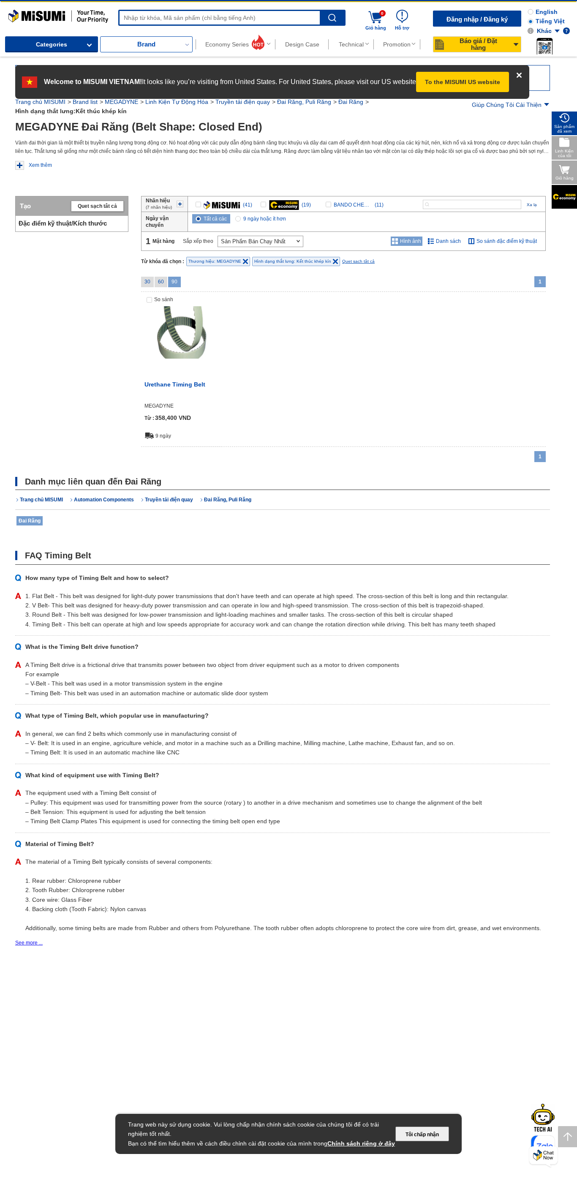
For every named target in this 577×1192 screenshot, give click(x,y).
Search (332, 18)
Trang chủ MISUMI (40, 101)
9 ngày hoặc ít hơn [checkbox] (264, 219)
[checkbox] (224, 205)
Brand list (85, 101)
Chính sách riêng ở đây (361, 1143)
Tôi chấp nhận (422, 1135)
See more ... (29, 943)
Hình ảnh (410, 241)
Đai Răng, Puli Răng (304, 101)
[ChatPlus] (543, 1156)
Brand (146, 44)
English (547, 11)
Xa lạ (532, 204)
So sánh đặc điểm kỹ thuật (506, 241)
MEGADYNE (121, 101)
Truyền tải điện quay (242, 101)
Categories (51, 44)
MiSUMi (16, 13)
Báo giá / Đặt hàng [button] (478, 44)
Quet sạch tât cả (97, 206)
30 (147, 282)
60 (161, 282)
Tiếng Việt (550, 21)
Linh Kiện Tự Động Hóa (176, 101)
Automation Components (104, 500)
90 (174, 282)
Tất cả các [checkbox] (215, 219)
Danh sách (448, 241)
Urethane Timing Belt (174, 384)
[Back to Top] (567, 1136)
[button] (544, 46)
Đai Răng (350, 101)
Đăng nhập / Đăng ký (477, 19)
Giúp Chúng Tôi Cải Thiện (507, 104)
